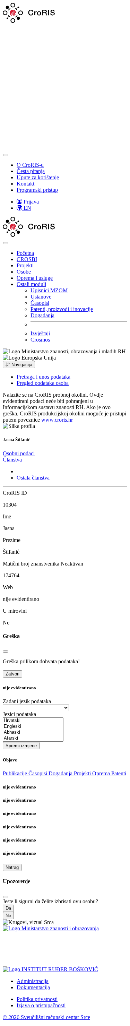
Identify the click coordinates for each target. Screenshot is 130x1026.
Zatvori (12, 673)
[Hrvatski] (33, 721)
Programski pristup (37, 190)
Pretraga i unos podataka (43, 377)
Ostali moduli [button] (31, 284)
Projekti (25, 265)
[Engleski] (33, 727)
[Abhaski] (33, 732)
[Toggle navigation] (5, 155)
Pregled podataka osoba (43, 383)
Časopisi (40, 303)
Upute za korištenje (38, 177)
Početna (25, 253)
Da (8, 908)
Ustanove (41, 297)
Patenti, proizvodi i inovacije (62, 309)
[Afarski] (33, 738)
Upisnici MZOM (49, 290)
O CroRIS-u (30, 165)
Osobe (24, 272)
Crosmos (40, 340)
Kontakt (25, 184)
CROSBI (27, 259)
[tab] (19, 453)
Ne (8, 915)
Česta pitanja (31, 171)
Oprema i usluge (35, 278)
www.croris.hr (57, 420)
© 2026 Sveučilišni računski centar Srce (46, 1017)
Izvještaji (40, 333)
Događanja (42, 315)
